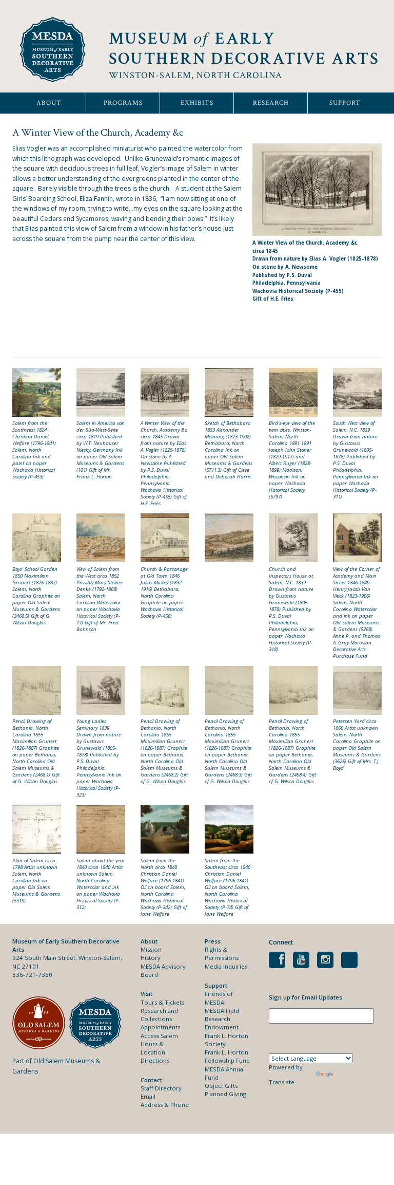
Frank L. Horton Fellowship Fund (227, 1056)
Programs (123, 103)
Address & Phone (165, 1104)
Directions (155, 1060)
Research (271, 103)
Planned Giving (225, 1094)
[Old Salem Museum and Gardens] (40, 1023)
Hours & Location (153, 1048)
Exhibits (197, 103)
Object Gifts (221, 1085)
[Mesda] (97, 1023)
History (151, 957)
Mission (151, 949)
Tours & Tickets (162, 1002)
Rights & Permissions (222, 953)
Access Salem (159, 1036)
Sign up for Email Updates (305, 997)
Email (148, 1096)
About (49, 103)
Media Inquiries (226, 966)
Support (345, 103)
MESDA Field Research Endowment (222, 1019)
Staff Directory (161, 1088)
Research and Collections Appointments (160, 1019)
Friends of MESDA (219, 998)
